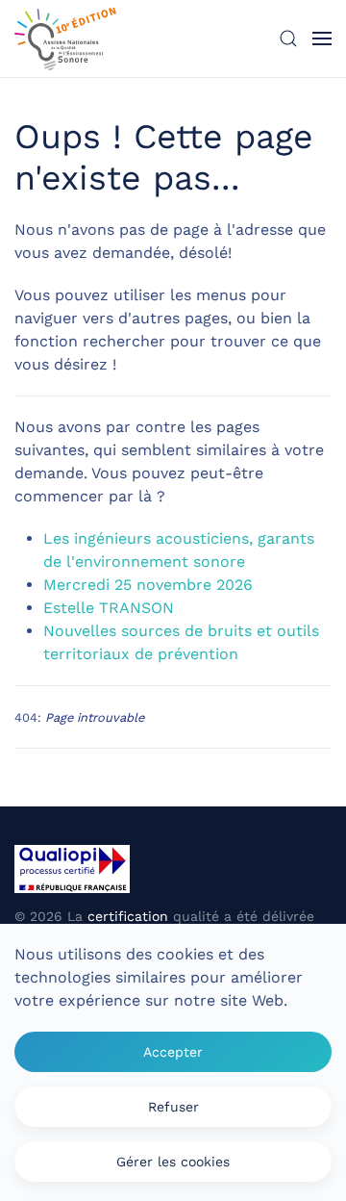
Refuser (173, 1106)
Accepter (173, 1052)
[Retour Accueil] (65, 38)
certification (127, 916)
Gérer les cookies (173, 1161)
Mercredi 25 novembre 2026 (148, 584)
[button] (288, 38)
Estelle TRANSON (108, 608)
